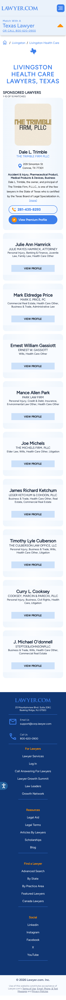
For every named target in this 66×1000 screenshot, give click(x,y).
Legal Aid (33, 817)
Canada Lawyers (33, 901)
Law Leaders (33, 786)
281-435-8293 (29, 209)
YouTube (33, 955)
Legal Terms (33, 825)
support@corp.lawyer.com (35, 723)
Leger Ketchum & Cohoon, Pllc (33, 495)
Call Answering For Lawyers (33, 771)
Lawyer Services (33, 756)
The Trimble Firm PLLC (33, 156)
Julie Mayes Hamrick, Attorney (33, 249)
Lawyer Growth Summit (33, 778)
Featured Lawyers (33, 893)
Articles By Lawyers (33, 832)
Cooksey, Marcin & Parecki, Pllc (33, 596)
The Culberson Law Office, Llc (33, 545)
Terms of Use (29, 988)
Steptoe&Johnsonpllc (33, 646)
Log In (33, 763)
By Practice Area (33, 886)
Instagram (33, 932)
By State (32, 878)
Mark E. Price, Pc (33, 299)
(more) (33, 200)
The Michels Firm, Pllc (33, 447)
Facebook (33, 940)
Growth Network (33, 793)
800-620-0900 (26, 30)
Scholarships (33, 840)
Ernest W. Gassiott (33, 350)
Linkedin (32, 925)
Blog (33, 847)
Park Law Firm (33, 397)
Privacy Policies (40, 991)
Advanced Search (33, 871)
